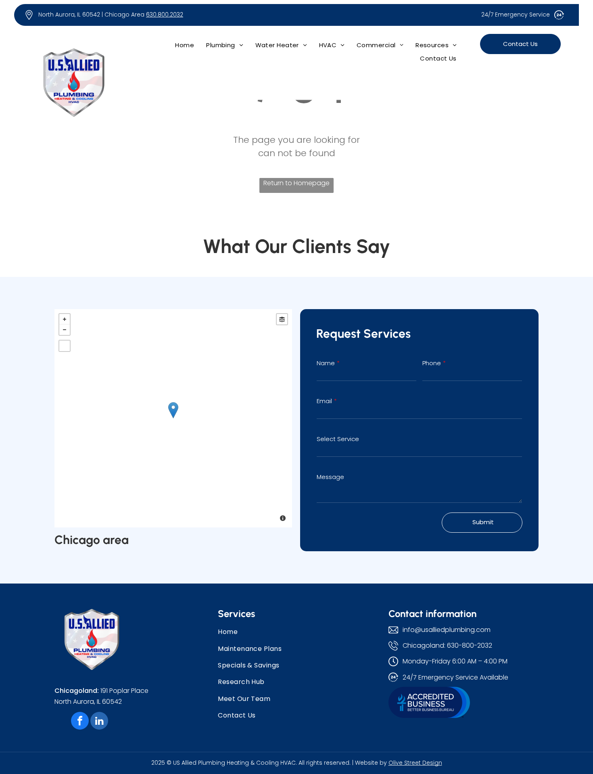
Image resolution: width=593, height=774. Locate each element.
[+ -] (173, 418)
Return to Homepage (296, 183)
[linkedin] (99, 722)
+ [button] (64, 319)
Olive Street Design (415, 763)
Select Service (338, 439)
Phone (431, 363)
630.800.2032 (164, 14)
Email (324, 401)
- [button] (64, 329)
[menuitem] (184, 45)
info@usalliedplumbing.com (447, 629)
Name (326, 363)
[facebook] (80, 722)
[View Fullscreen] (64, 346)
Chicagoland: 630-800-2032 (447, 645)
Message (330, 477)
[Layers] (282, 319)
